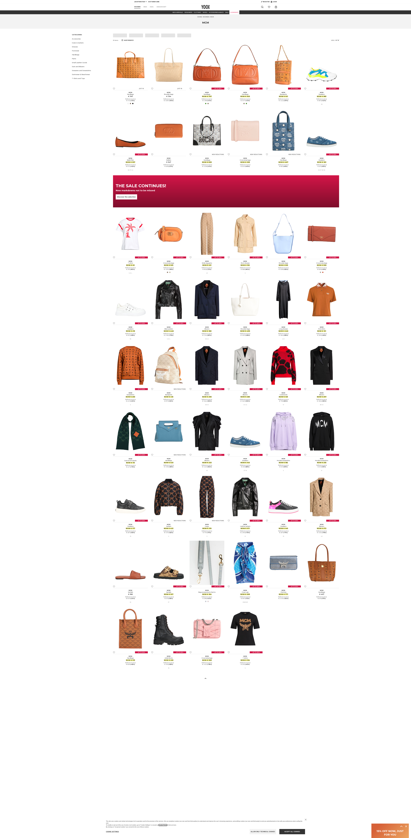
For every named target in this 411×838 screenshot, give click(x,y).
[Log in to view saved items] (269, 7)
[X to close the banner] (306, 819)
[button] (91, 39)
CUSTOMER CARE (153, 1)
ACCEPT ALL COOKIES (292, 831)
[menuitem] (137, 7)
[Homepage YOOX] (205, 7)
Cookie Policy (163, 825)
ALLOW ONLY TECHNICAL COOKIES (263, 831)
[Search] (262, 7)
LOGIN (274, 2)
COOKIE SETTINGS (112, 831)
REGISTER (266, 1)
